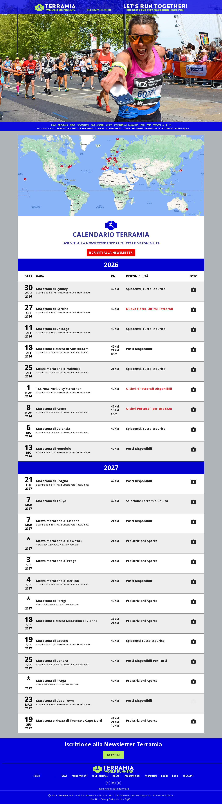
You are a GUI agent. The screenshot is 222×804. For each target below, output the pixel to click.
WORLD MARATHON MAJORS (173, 128)
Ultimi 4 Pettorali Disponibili (149, 389)
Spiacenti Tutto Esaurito (145, 641)
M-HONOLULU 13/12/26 (118, 128)
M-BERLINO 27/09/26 (93, 128)
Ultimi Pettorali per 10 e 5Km (149, 409)
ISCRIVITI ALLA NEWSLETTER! (111, 252)
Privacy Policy (108, 799)
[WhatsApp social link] (119, 783)
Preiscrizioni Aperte (141, 541)
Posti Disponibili (139, 349)
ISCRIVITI (112, 754)
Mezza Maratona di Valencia (58, 369)
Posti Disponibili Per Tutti (146, 661)
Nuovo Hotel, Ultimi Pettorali (149, 309)
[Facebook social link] (108, 783)
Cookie (95, 799)
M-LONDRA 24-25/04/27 (144, 128)
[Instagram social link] (113, 783)
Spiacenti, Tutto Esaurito (146, 289)
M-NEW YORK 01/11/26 (69, 128)
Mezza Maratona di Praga (56, 561)
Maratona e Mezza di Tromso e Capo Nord (69, 720)
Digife (128, 799)
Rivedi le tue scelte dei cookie (113, 788)
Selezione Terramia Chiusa (147, 501)
